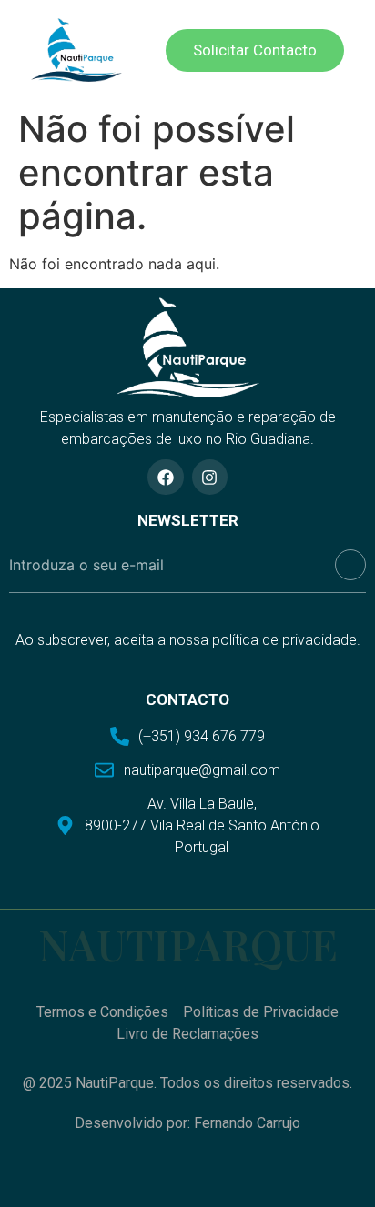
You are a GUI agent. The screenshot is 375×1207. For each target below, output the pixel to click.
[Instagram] (210, 477)
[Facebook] (165, 477)
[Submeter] (350, 564)
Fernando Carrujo (247, 1123)
